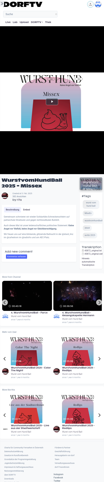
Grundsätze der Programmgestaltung (20, 459)
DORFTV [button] (36, 22)
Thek (48, 22)
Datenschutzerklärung (13, 451)
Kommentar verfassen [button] (16, 256)
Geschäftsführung (62, 451)
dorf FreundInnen (62, 467)
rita (19, 200)
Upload (24, 22)
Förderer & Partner (62, 448)
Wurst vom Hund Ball (90, 184)
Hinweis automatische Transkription (88, 261)
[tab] (12, 209)
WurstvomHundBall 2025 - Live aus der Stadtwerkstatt (30, 427)
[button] (90, 4)
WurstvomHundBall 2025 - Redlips (78, 369)
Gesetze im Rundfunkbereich (16, 455)
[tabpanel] (39, 228)
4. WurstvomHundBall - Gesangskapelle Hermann (78, 314)
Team (57, 459)
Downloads (9, 479)
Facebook (58, 477)
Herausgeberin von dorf (64, 455)
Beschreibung (12, 209)
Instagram (58, 474)
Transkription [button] (91, 247)
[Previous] (5, 302)
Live (8, 22)
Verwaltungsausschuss (64, 463)
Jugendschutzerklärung (14, 463)
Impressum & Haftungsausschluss (18, 467)
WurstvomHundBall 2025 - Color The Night (31, 369)
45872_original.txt (93, 250)
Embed (26, 209)
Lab (15, 22)
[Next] (99, 302)
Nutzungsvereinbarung (14, 471)
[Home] (43, 4)
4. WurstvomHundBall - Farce (29, 312)
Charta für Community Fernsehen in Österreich (23, 448)
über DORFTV (10, 475)
